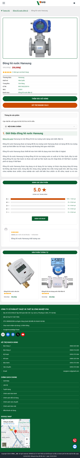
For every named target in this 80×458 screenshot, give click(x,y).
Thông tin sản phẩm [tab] (11, 115)
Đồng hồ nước (8, 139)
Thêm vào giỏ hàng (40, 99)
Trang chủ (6, 11)
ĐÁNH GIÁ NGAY (40, 218)
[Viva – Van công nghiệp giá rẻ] (41, 3)
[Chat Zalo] (75, 447)
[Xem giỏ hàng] (75, 3)
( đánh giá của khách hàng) (20, 72)
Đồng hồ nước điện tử (20, 11)
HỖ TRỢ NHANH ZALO (40, 105)
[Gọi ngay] (75, 440)
